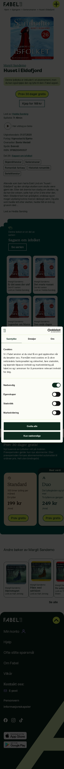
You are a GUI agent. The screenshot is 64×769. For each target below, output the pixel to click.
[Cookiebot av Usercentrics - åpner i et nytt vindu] (48, 331)
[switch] (56, 394)
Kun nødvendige (32, 436)
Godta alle (32, 426)
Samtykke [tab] (11, 339)
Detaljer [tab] (32, 339)
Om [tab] (52, 339)
